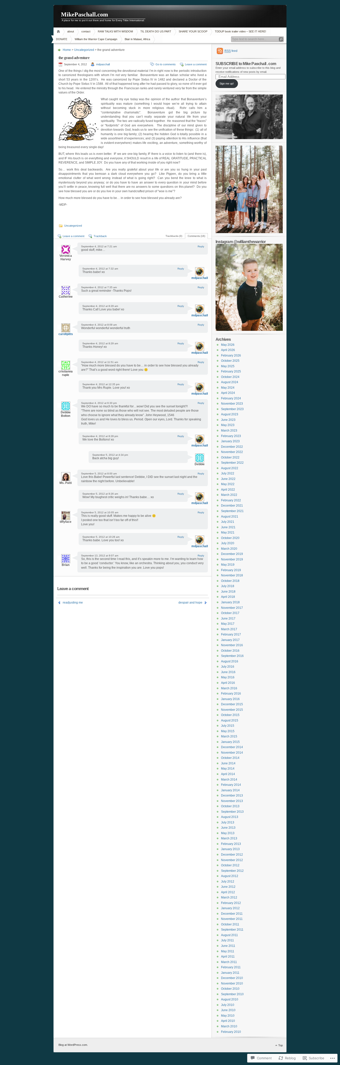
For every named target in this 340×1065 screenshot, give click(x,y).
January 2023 (230, 441)
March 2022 (229, 495)
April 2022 (228, 489)
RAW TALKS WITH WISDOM (115, 31)
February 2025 (231, 371)
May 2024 (227, 387)
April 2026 (228, 350)
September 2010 (232, 994)
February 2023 (231, 436)
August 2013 (229, 817)
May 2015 (227, 731)
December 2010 (232, 978)
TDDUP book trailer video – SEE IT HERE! (240, 31)
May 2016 (227, 677)
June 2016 (228, 672)
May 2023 (227, 425)
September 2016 (232, 656)
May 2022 (227, 484)
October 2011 (230, 924)
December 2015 (232, 704)
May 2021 (227, 532)
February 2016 (231, 693)
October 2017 (230, 613)
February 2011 (231, 967)
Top (280, 1045)
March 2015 (229, 736)
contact (85, 31)
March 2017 (229, 629)
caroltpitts (65, 334)
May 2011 (227, 951)
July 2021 (227, 522)
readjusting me (73, 602)
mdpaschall (103, 64)
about (70, 31)
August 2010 (229, 999)
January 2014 (230, 790)
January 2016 (230, 699)
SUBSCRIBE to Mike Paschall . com (246, 63)
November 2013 (232, 801)
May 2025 (227, 366)
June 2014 (228, 763)
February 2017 (231, 634)
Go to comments (166, 64)
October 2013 (230, 806)
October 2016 (230, 650)
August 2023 (229, 414)
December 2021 (232, 505)
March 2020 (229, 548)
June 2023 (228, 420)
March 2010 (229, 1026)
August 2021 (229, 516)
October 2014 (230, 758)
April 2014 (228, 774)
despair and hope (190, 602)
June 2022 (228, 479)
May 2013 (227, 833)
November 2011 (232, 919)
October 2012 (230, 865)
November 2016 (232, 645)
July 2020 (227, 543)
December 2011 (232, 913)
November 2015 (232, 709)
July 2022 (227, 473)
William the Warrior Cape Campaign (96, 39)
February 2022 (231, 500)
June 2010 (228, 1010)
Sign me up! (227, 83)
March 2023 (229, 430)
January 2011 (230, 973)
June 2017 (228, 618)
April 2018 (228, 597)
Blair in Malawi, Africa (137, 39)
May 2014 (227, 768)
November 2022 (232, 452)
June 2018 (228, 591)
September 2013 (232, 811)
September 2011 (232, 929)
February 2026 (231, 355)
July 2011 (227, 940)
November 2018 (232, 575)
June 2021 (228, 527)
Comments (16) (196, 236)
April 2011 (228, 956)
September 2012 (232, 871)
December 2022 (232, 446)
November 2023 (232, 403)
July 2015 (227, 725)
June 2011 (228, 946)
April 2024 (228, 393)
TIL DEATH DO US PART (155, 31)
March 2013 (229, 838)
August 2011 (229, 935)
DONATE (61, 39)
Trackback (100, 236)
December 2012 (232, 854)
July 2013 (227, 822)
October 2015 (230, 715)
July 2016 (227, 666)
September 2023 (232, 409)
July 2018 (227, 586)
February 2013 (231, 844)
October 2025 (230, 360)
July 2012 (227, 881)
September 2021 (232, 511)
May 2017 (227, 623)
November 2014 (232, 752)
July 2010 (227, 1005)
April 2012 (228, 892)
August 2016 (229, 661)
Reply (201, 246)
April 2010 (228, 1021)
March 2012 (229, 897)
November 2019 (232, 559)
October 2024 (230, 377)
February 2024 (231, 398)
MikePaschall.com (84, 14)
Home (59, 31)
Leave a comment (196, 64)
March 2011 (229, 962)
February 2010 (231, 1032)
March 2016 (229, 688)
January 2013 (230, 849)
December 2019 (232, 554)
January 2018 (230, 602)
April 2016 (228, 683)
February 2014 (231, 785)
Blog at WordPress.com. (73, 1044)
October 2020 (230, 538)
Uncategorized (84, 50)
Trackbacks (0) (174, 236)
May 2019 (227, 564)
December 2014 (232, 747)
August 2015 (229, 720)
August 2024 (229, 382)
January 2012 (230, 908)
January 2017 (230, 640)
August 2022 (229, 468)
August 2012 (229, 876)
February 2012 (231, 903)
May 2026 (227, 345)
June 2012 (228, 886)
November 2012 (232, 860)
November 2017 (232, 608)
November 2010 (232, 983)
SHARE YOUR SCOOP (193, 31)
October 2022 (230, 457)
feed (231, 51)
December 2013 (232, 795)
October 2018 (230, 581)
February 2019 (231, 570)
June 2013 (228, 827)
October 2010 (230, 988)
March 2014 (229, 779)
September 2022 (232, 462)
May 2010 (227, 1015)
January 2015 (230, 742)
